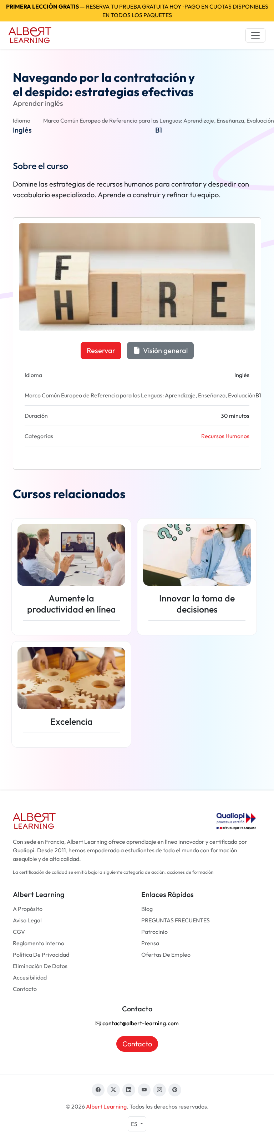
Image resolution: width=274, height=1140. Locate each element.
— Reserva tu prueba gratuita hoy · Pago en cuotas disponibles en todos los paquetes (137, 11)
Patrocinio (154, 931)
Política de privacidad (41, 954)
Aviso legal (27, 920)
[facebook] (98, 1090)
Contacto (25, 988)
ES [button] (134, 1123)
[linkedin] (128, 1090)
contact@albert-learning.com (140, 1023)
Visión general (165, 350)
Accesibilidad (30, 977)
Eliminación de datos (40, 966)
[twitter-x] (113, 1090)
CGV (19, 931)
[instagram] (159, 1090)
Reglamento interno (38, 943)
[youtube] (144, 1090)
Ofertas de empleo (166, 954)
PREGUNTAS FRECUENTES (175, 920)
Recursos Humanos (225, 436)
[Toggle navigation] (255, 35)
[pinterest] (174, 1090)
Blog (147, 908)
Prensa (150, 943)
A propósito (27, 908)
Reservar (101, 350)
